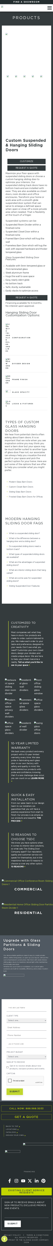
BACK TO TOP (12, 1126)
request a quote (26, 168)
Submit (15, 1092)
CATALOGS (11, 1132)
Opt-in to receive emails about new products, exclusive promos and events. (27, 1067)
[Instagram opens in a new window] (16, 1181)
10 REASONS (18, 867)
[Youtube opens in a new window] (23, 1181)
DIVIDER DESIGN (20, 363)
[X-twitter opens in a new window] (30, 1181)
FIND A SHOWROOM (26, 2)
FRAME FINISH (19, 379)
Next (47, 79)
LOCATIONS (11, 1129)
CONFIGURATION (21, 337)
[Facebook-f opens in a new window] (10, 1181)
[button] (4, 1240)
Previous (5, 79)
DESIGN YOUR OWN (15, 1135)
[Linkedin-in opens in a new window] (37, 1181)
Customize (26, 161)
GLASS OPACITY (20, 392)
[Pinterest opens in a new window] (43, 1181)
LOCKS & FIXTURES (22, 403)
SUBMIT (13, 1224)
